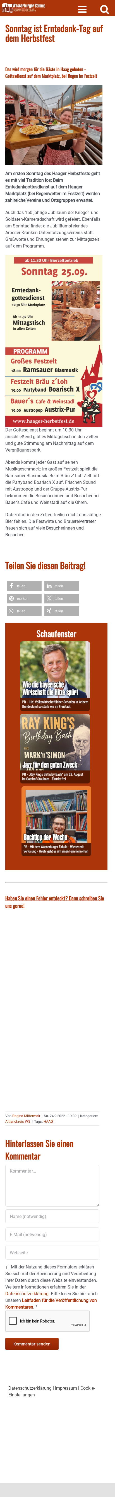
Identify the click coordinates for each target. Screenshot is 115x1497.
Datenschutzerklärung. (27, 1293)
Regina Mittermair (26, 1116)
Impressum (66, 1388)
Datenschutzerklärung (30, 1388)
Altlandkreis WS (17, 1121)
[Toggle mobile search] (104, 9)
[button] (24, 586)
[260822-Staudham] (55, 717)
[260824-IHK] (55, 644)
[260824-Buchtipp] (56, 789)
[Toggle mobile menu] (83, 9)
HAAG (48, 1121)
